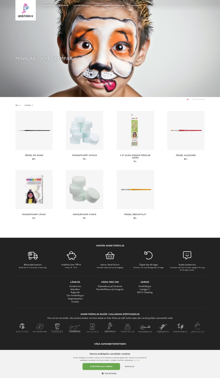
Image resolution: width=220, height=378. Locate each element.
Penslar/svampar (102, 6)
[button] (110, 373)
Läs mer (137, 360)
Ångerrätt (75, 292)
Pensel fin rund (34, 155)
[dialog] (110, 364)
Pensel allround (186, 155)
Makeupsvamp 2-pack (34, 214)
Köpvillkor (75, 289)
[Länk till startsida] (188, 99)
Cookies (75, 301)
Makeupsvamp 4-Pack (85, 214)
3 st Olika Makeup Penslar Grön (135, 156)
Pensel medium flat (135, 214)
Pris (17, 105)
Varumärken (135, 6)
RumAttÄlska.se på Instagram (110, 289)
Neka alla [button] (129, 366)
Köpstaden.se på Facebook (110, 286)
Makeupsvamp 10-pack (84, 155)
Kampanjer (119, 6)
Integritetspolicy (75, 298)
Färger (65, 6)
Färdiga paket (50, 6)
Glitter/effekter (81, 6)
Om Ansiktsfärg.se (75, 295)
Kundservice (75, 286)
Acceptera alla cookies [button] (101, 366)
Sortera (28, 105)
